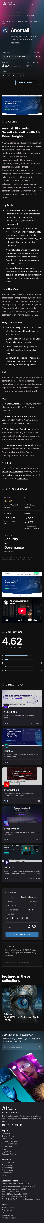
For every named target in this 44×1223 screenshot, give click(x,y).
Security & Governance (13, 16)
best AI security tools (15, 475)
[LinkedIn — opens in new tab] (9, 75)
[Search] (32, 3)
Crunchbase (22, 478)
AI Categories (15, 13)
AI (37, 238)
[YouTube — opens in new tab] (14, 75)
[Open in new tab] (40, 83)
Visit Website (25, 83)
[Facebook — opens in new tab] (19, 75)
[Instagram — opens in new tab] (23, 75)
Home (4, 13)
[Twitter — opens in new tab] (4, 75)
